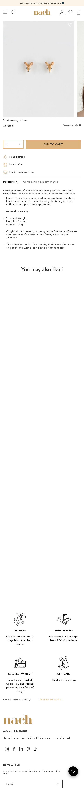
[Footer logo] (17, 719)
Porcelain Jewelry (21, 700)
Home (6, 700)
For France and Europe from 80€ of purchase (64, 638)
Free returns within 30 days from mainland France (20, 640)
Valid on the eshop (64, 680)
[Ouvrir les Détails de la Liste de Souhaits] (73, 771)
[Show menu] (5, 12)
